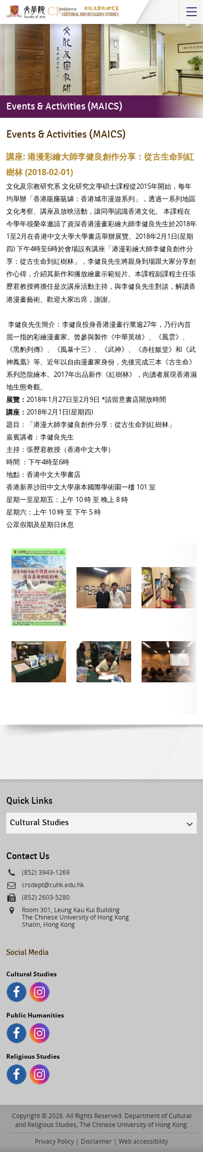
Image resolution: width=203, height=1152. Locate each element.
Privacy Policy (54, 1141)
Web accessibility (143, 1141)
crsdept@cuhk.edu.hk (53, 884)
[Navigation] (191, 12)
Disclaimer (96, 1141)
